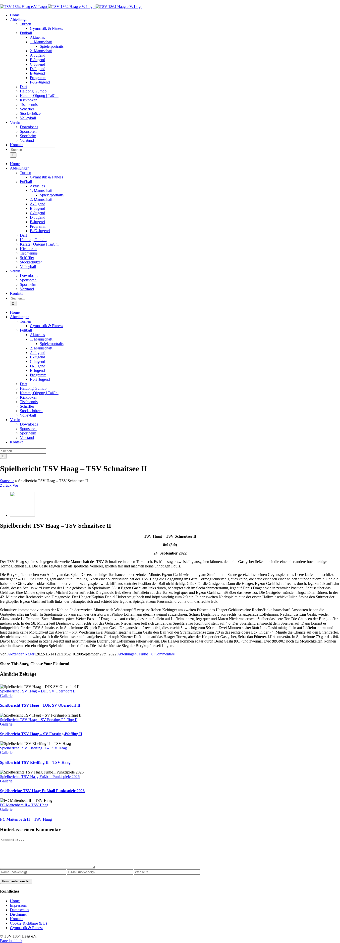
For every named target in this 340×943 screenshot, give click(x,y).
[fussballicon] (22, 515)
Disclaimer (18, 914)
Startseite (7, 481)
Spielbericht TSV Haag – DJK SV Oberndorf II (37, 691)
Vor (15, 485)
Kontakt (16, 919)
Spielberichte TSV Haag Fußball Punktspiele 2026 (40, 776)
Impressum (18, 905)
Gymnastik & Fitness (26, 928)
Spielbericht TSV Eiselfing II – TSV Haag (33, 748)
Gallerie (6, 695)
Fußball (145, 654)
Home (15, 901)
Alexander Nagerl (21, 654)
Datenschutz (19, 910)
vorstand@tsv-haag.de (17, 2)
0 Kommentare (163, 654)
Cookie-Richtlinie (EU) (28, 923)
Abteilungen (127, 654)
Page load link (11, 941)
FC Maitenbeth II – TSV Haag (24, 805)
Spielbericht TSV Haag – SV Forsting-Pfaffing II (38, 720)
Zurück (5, 485)
